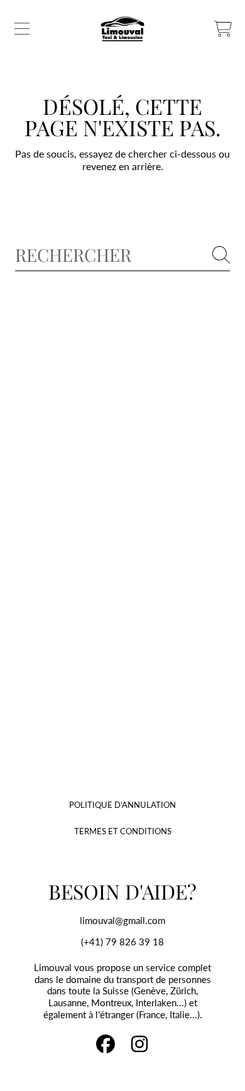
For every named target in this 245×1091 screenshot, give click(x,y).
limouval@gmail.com (122, 920)
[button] (22, 29)
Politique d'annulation (122, 805)
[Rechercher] (221, 255)
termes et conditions (123, 831)
